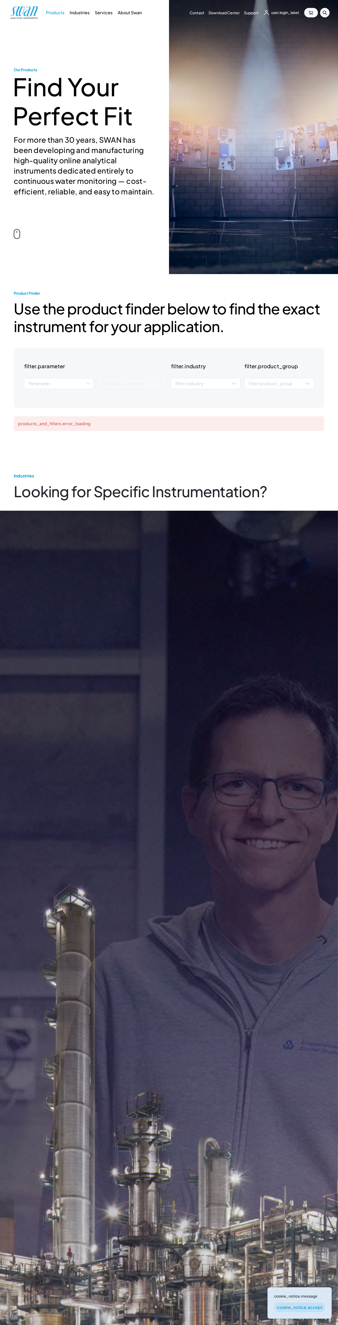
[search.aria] (325, 12)
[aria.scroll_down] (17, 235)
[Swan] (24, 12)
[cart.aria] (311, 12)
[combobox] (58, 383)
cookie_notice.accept (299, 1307)
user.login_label (285, 12)
